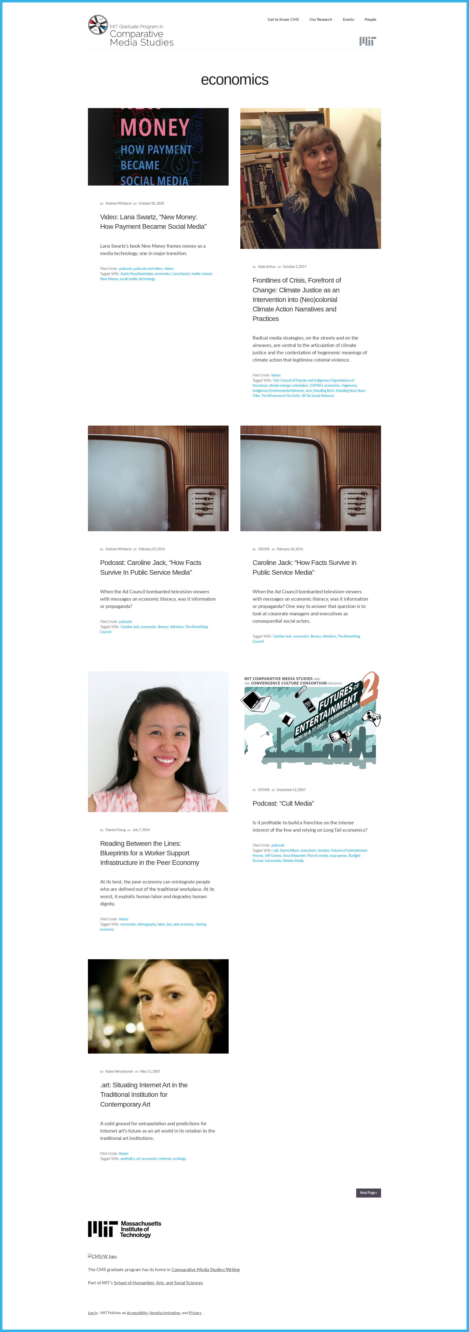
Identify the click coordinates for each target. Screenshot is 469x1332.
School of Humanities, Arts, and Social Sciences (158, 1283)
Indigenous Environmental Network (278, 391)
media (196, 274)
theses (276, 375)
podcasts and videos (148, 269)
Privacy (195, 1313)
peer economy (183, 924)
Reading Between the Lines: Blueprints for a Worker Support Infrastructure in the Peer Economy (149, 853)
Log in (93, 1313)
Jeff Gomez (273, 856)
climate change (279, 385)
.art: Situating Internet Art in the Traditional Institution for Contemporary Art (144, 1094)
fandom (324, 850)
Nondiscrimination (164, 1313)
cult (275, 850)
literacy (163, 627)
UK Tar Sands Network (317, 396)
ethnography (147, 924)
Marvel (312, 856)
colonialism (300, 385)
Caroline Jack (129, 627)
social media (128, 279)
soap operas (338, 856)
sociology (179, 1159)
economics (163, 274)
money (207, 274)
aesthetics (127, 1159)
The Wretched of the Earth (280, 396)
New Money (109, 279)
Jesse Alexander (294, 856)
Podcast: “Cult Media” (283, 803)
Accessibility (137, 1313)
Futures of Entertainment (349, 850)
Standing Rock (323, 391)
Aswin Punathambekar (136, 274)
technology (147, 279)
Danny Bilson (289, 850)
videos (169, 269)
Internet (165, 1159)
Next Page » (368, 1193)
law (169, 924)
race (309, 391)
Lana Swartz (181, 274)
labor (161, 924)
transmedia (273, 861)
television (177, 627)
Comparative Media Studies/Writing (206, 1270)
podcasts (125, 269)
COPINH (316, 385)
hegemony (349, 385)
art (138, 1159)
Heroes (258, 856)
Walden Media (293, 861)
